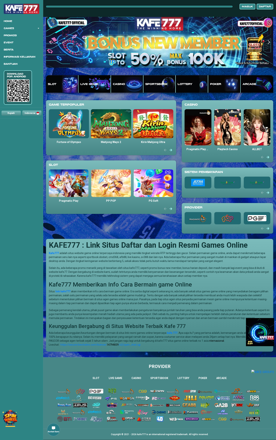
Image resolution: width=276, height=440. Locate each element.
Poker (202, 378)
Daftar (265, 6)
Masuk (247, 6)
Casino (136, 378)
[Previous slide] (165, 150)
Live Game (115, 378)
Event (9, 42)
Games (9, 28)
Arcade (221, 378)
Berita (9, 49)
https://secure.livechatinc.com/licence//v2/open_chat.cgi (100, 344)
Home (8, 21)
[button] (268, 42)
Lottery (183, 378)
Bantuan (10, 64)
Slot (96, 378)
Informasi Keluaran (19, 57)
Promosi (10, 35)
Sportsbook (159, 378)
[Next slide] (170, 150)
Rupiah (11, 113)
